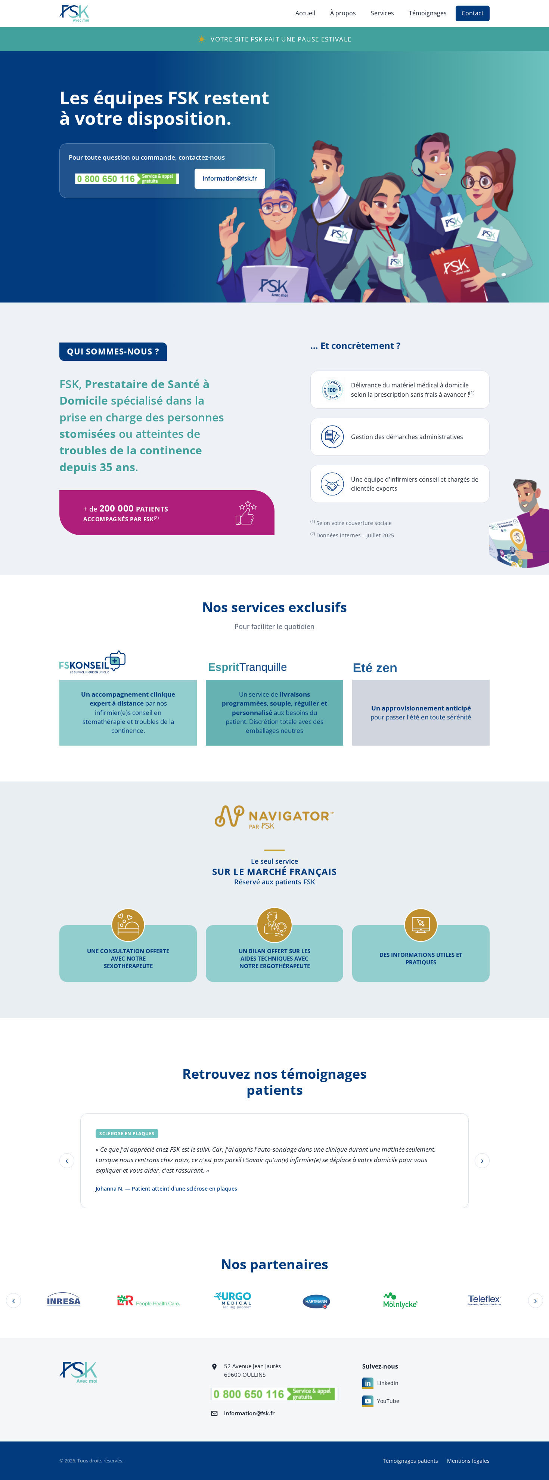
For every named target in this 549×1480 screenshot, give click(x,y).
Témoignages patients (410, 1460)
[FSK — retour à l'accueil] (74, 13)
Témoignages (428, 13)
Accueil (305, 13)
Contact (473, 13)
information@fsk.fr (230, 178)
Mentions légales (468, 1460)
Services (382, 13)
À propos (343, 13)
